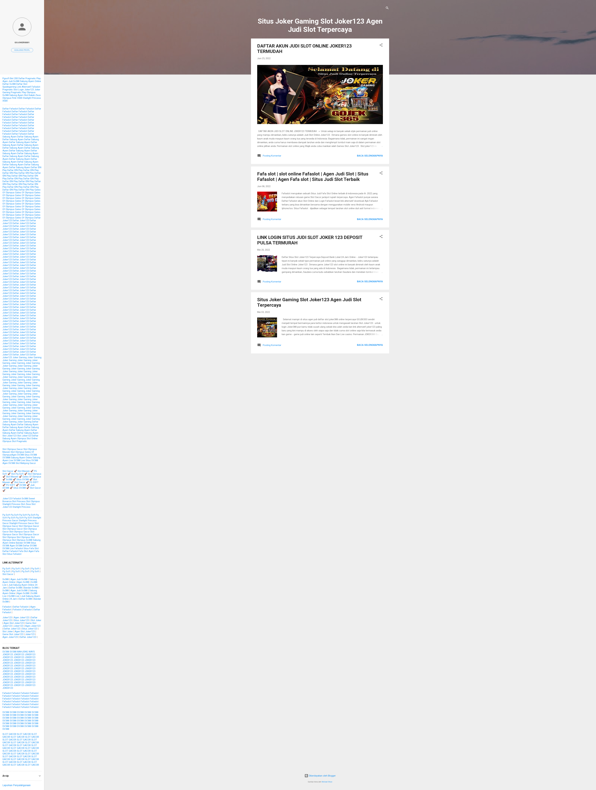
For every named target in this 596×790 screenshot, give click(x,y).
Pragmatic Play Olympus (23, 92)
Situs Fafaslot (14, 554)
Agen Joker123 (21, 617)
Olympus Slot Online (27, 438)
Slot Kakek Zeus (32, 95)
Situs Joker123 (21, 620)
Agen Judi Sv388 (10, 81)
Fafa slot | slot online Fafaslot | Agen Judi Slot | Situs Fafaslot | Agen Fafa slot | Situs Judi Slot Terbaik (312, 176)
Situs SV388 (31, 454)
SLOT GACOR (9, 734)
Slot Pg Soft (17, 473)
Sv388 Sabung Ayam (12, 95)
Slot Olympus (17, 452)
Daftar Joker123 (21, 220)
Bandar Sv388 (31, 587)
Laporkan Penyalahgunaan (16, 785)
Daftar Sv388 (9, 84)
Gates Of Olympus (24, 192)
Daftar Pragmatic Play (29, 78)
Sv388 (9, 479)
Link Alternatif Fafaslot (28, 86)
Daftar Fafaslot (10, 108)
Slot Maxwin (24, 471)
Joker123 (7, 498)
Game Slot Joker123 (12, 634)
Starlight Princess (11, 504)
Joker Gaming (20, 357)
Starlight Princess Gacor (21, 523)
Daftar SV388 (30, 545)
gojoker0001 (22, 42)
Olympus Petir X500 (12, 98)
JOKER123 (7, 654)
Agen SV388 (17, 454)
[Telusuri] (387, 8)
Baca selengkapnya (370, 155)
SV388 (22, 485)
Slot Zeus (26, 504)
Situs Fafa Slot (31, 548)
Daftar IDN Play (15, 170)
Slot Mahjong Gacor (26, 463)
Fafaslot (17, 498)
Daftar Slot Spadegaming (14, 85)
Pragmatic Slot (10, 89)
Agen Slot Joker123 (14, 623)
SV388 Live (19, 460)
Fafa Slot (23, 551)
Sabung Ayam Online (30, 81)
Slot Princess (19, 501)
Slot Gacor (7, 471)
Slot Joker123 (9, 435)
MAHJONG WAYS (26, 651)
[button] (381, 45)
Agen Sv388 (23, 582)
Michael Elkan (327, 782)
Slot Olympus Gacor (12, 449)
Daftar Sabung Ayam (27, 136)
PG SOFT (33, 482)
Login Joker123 (26, 89)
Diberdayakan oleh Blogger (322, 775)
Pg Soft (6, 514)
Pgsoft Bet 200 (10, 78)
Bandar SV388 (23, 542)
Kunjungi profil (22, 50)
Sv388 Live (13, 596)
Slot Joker (36, 620)
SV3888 (6, 457)
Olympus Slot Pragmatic (14, 441)
